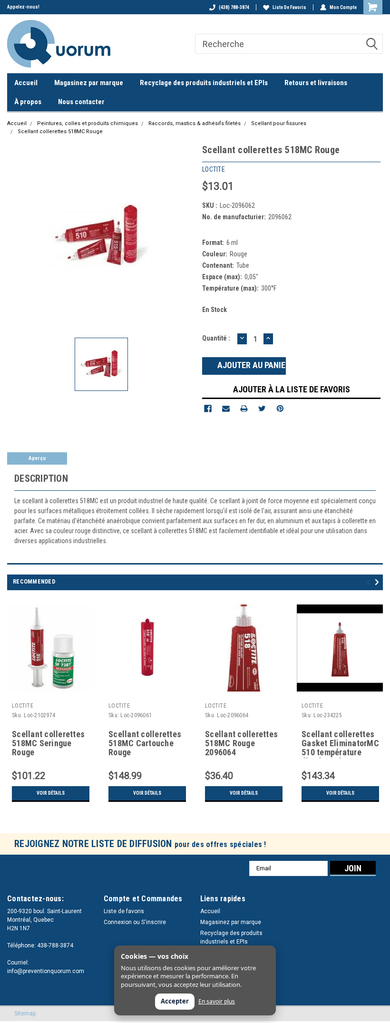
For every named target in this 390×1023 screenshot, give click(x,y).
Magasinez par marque (88, 82)
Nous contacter (81, 101)
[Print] (244, 408)
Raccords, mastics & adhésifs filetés (194, 123)
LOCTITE (22, 705)
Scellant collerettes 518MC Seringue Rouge (48, 743)
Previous (369, 582)
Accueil (26, 82)
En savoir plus (216, 1001)
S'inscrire (153, 922)
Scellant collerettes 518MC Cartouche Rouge (144, 743)
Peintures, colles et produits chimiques (87, 123)
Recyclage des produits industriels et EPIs (204, 82)
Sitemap (25, 1013)
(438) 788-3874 (234, 7)
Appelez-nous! (23, 7)
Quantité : (216, 338)
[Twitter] (262, 408)
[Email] (226, 408)
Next (378, 582)
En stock (214, 309)
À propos (27, 101)
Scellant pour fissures (278, 123)
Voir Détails (51, 793)
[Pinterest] (280, 408)
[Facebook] (208, 408)
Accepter (175, 1001)
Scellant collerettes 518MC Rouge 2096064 (241, 743)
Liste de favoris (289, 7)
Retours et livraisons (315, 82)
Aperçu (37, 458)
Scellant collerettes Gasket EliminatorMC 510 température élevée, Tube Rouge (340, 744)
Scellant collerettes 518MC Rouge (60, 131)
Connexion (118, 922)
